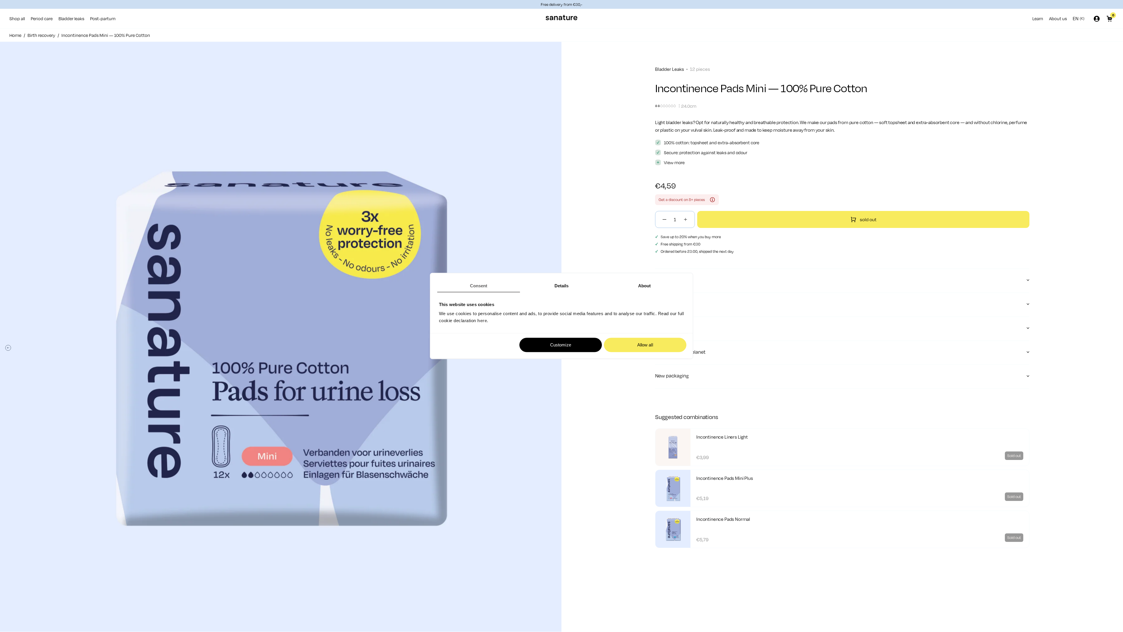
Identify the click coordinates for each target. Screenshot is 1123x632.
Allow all (645, 344)
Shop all (17, 18)
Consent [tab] (479, 285)
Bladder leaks (71, 18)
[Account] (1096, 18)
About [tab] (644, 285)
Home (15, 35)
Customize (560, 344)
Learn (1037, 18)
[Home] (561, 18)
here (482, 320)
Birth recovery (41, 35)
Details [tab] (561, 285)
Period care (42, 18)
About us (1058, 18)
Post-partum (103, 18)
